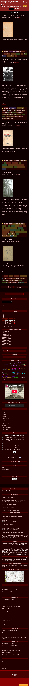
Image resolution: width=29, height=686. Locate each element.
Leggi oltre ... (17, 8)
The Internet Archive (6, 620)
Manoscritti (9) (18, 370)
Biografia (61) (5, 364)
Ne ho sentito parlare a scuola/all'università (12, 447)
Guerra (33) (9, 369)
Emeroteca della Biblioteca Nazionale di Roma (11, 606)
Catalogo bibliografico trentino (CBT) (9, 604)
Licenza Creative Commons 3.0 (14, 480)
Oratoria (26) (19, 373)
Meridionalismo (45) (6, 372)
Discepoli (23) (4, 366)
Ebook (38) (9, 366)
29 (5, 325)
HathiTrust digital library (6, 608)
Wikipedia (4, 593)
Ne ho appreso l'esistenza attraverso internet (12, 449)
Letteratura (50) (12, 370)
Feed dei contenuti (5, 469)
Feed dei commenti (5, 471)
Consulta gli (4, 490)
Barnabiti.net (4, 587)
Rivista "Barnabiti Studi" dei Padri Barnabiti (10, 635)
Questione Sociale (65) (14, 374)
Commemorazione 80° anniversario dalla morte (12, 532)
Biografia (3, 338)
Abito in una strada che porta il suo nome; (12, 442)
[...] (19, 528)
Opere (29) (15, 373)
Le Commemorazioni (6, 423)
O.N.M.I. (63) (9, 373)
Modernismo (4, 332)
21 (2, 323)
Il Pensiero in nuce (5, 418)
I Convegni (4, 414)
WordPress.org (5, 472)
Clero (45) (23, 364)
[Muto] (19, 405)
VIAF (3, 622)
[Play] (6, 405)
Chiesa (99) (18, 364)
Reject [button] (11, 8)
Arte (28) (3, 363)
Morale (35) (4, 373)
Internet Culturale (5, 613)
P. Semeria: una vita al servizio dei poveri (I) (12, 516)
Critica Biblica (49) (14, 365)
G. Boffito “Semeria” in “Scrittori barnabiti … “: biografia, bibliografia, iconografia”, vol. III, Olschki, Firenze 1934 (14, 501)
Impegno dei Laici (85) (17, 369)
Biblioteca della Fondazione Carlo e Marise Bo (11, 589)
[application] (14, 405)
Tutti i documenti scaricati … (8, 524)
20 (14, 322)
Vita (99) (14, 379)
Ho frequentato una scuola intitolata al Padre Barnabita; (14, 437)
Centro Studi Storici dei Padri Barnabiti (9, 630)
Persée (3, 617)
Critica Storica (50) (22, 365)
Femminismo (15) (23, 368)
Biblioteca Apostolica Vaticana (8, 599)
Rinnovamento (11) (16, 377)
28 (2, 325)
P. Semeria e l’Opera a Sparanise (8, 497)
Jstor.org (3, 615)
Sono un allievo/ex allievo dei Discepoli (11, 445)
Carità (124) (11, 364)
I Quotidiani (4, 416)
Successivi (18, 287)
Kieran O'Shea (10, 326)
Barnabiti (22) (8, 363)
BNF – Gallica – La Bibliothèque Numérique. (10, 601)
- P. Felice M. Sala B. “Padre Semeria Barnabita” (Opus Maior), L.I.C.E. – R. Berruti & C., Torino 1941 (15, 550)
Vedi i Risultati (14, 454)
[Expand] (1, 5)
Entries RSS (14, 675)
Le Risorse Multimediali (6, 427)
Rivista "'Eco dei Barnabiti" (7, 632)
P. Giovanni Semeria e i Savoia (8, 507)
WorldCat (4, 624)
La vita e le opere (5, 421)
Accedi (3, 467)
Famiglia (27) (12, 368)
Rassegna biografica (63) (7, 377)
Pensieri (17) (24, 373)
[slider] (22, 405)
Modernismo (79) (20, 372)
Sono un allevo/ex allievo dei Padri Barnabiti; (12, 443)
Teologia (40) (4, 379)
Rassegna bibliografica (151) (10, 376)
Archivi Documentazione (6, 410)
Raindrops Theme (14, 677)
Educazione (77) (6, 368)
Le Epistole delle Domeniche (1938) (9, 504)
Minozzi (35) (13, 372)
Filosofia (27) (4, 369)
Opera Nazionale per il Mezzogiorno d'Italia (10, 591)
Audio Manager (5, 412)
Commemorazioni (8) (6, 365)
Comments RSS (13, 676)
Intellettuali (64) (5, 370)
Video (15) (10, 379)
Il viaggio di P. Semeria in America (8, 420)
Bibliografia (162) (16, 363)
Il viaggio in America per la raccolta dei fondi (10, 510)
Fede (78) (17, 368)
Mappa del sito (5, 429)
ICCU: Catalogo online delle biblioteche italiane (11, 611)
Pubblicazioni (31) (5, 374)
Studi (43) (22, 377)
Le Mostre (4, 425)
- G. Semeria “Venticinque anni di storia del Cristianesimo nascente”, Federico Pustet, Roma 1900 (14, 544)
